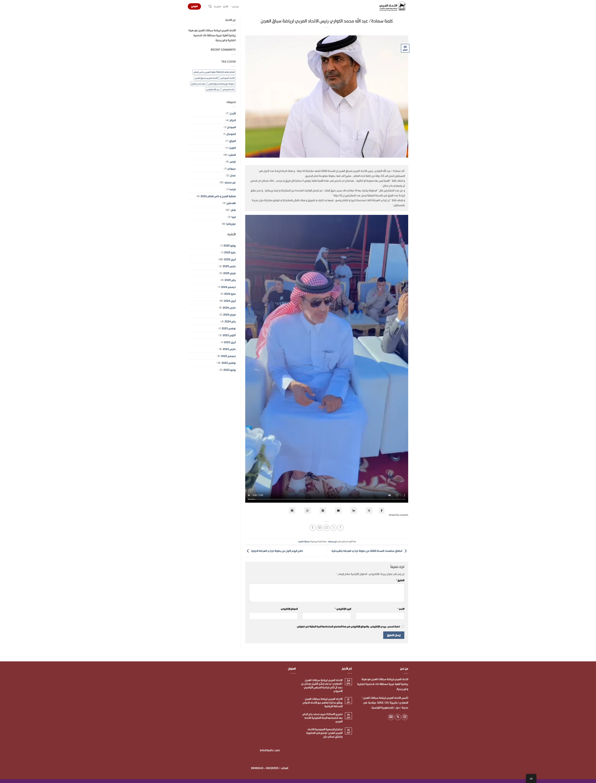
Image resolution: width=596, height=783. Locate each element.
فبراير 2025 (229, 273)
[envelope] (338, 510)
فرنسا (233, 189)
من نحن (235, 6)
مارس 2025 (229, 266)
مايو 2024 (230, 293)
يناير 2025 (230, 280)
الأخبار (225, 6)
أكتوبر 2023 (229, 335)
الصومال (231, 134)
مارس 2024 (229, 307)
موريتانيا (231, 223)
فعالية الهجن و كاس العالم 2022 (218, 196)
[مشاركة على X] (333, 528)
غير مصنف (332, 541)
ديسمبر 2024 (228, 287)
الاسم (400, 609)
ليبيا (234, 216)
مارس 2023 (229, 349)
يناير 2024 (230, 321)
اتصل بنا (217, 6)
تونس (233, 161)
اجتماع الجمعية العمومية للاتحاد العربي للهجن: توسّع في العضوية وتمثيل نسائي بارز (324, 732)
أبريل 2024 (230, 300)
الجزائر (233, 120)
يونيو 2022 (229, 369)
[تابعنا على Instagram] (405, 717)
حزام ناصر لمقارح (198, 84)
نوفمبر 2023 (229, 328)
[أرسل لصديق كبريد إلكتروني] (326, 528)
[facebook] (381, 510)
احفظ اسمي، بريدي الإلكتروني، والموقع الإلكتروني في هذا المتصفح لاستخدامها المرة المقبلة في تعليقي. (348, 626)
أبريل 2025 (230, 259)
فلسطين (231, 203)
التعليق (400, 580)
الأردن (233, 113)
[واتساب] (307, 510)
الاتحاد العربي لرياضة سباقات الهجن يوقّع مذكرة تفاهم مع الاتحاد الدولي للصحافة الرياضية (323, 702)
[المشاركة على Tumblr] (313, 528)
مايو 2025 (230, 252)
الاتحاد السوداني (227, 78)
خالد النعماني (228, 89)
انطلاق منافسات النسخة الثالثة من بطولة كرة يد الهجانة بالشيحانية (367, 550)
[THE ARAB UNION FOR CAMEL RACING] (392, 6)
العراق (232, 141)
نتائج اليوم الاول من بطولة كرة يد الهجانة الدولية (277, 550)
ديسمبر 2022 (228, 356)
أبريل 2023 (230, 342)
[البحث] (210, 6)
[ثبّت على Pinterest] (319, 528)
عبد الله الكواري (213, 89)
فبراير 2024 (229, 314)
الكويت (232, 147)
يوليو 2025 (230, 245)
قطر (233, 210)
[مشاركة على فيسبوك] (340, 528)
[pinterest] (323, 510)
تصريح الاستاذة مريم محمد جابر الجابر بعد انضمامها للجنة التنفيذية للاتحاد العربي (322, 717)
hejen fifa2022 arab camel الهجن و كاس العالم (214, 72)
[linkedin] (354, 510)
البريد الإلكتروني (343, 609)
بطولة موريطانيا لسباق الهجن (221, 84)
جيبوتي (231, 168)
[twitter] (369, 510)
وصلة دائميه (303, 541)
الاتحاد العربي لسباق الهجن (206, 78)
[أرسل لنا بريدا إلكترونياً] (391, 717)
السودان (231, 127)
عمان (233, 175)
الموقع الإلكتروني (289, 609)
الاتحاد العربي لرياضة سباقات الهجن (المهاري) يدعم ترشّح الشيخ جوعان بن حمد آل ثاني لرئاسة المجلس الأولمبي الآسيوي (322, 685)
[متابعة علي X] (398, 717)
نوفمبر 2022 (229, 362)
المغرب (232, 154)
